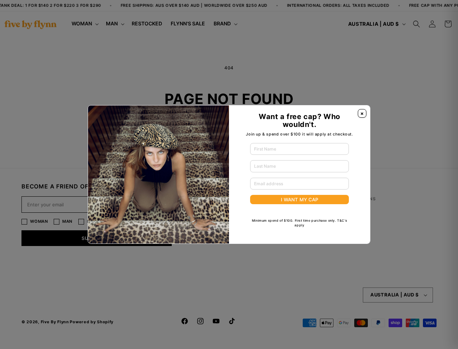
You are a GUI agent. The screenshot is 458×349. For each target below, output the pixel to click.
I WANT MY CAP (299, 199)
